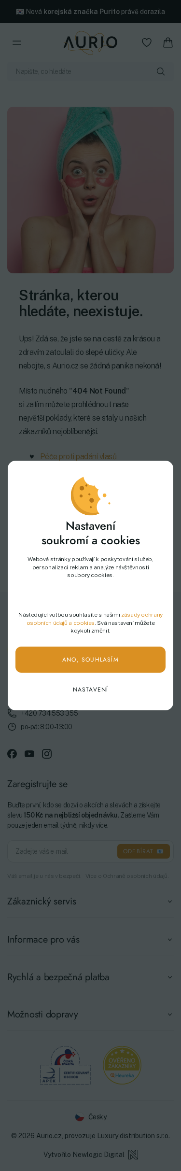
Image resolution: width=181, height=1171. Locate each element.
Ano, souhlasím (90, 659)
